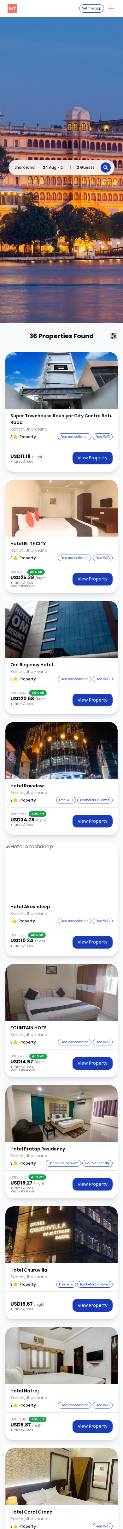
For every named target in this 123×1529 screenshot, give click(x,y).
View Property (93, 458)
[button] (61, 380)
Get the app (91, 8)
